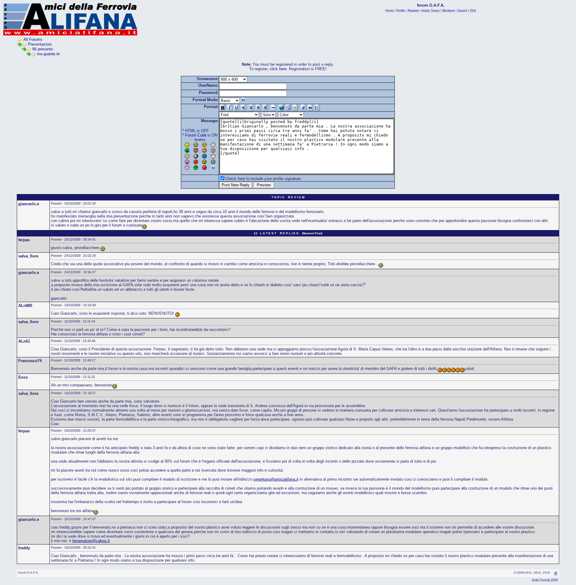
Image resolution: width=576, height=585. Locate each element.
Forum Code (195, 135)
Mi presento (42, 49)
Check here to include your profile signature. (263, 178)
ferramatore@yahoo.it (91, 540)
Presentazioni (40, 44)
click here (278, 69)
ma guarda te (48, 54)
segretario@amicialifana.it (276, 479)
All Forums (32, 39)
